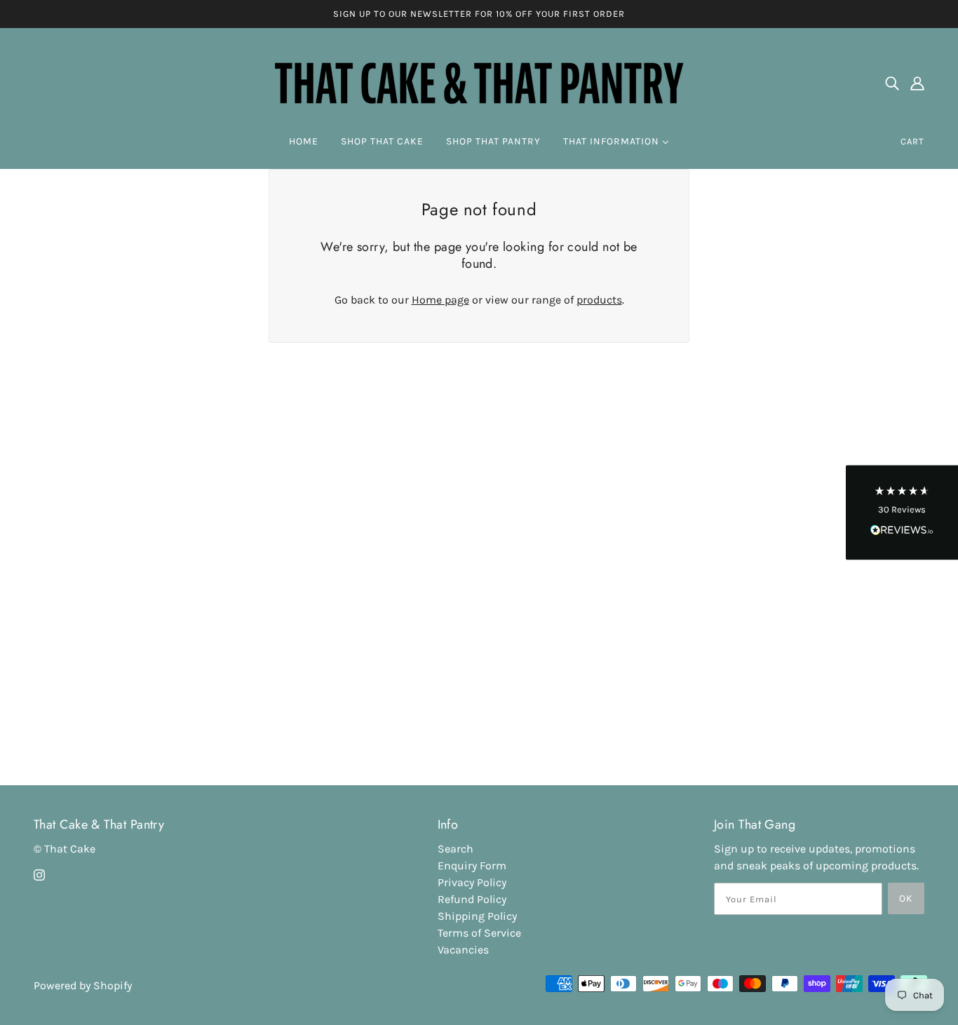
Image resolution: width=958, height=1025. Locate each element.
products (599, 299)
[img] (892, 83)
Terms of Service (479, 932)
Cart (912, 141)
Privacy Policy (472, 882)
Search (455, 848)
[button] (902, 513)
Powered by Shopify (83, 985)
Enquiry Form (472, 865)
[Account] (917, 83)
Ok (906, 898)
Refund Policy (472, 899)
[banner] (479, 81)
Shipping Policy (477, 916)
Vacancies (463, 949)
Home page (440, 299)
